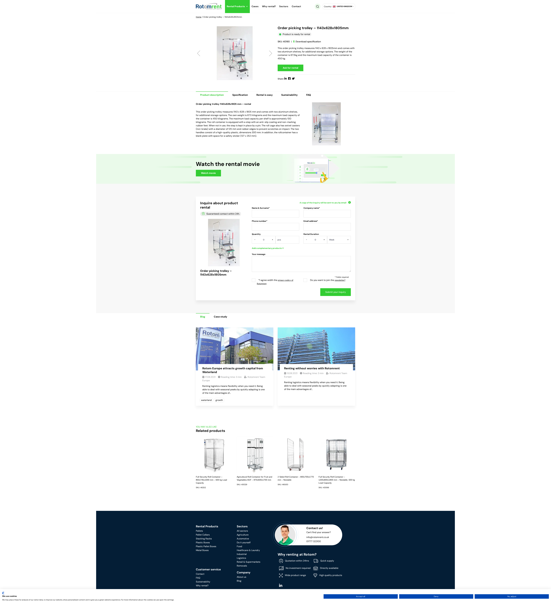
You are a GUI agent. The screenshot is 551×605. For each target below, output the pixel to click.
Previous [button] (198, 53)
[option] (234, 53)
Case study (220, 316)
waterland (206, 400)
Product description (212, 94)
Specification (240, 94)
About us (241, 576)
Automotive (243, 538)
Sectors (283, 6)
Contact (296, 6)
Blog (202, 316)
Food (239, 546)
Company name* (311, 208)
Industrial (242, 554)
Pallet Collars (203, 534)
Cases (255, 6)
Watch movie (208, 173)
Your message (258, 254)
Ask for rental (290, 67)
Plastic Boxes (203, 542)
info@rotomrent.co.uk (317, 537)
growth (219, 400)
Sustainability (289, 94)
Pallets (199, 530)
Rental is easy (264, 94)
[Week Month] (339, 241)
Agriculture (243, 534)
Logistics (241, 557)
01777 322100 (313, 541)
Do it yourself (244, 542)
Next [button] (270, 53)
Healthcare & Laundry (248, 550)
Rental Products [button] (236, 6)
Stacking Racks (204, 538)
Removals (242, 565)
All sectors (242, 530)
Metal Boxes (202, 550)
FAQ (308, 94)
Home (198, 17)
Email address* (310, 221)
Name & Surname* (261, 208)
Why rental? (269, 6)
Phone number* (259, 221)
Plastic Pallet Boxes (206, 546)
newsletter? (340, 280)
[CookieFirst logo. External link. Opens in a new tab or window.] (3, 593)
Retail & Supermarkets (248, 561)
